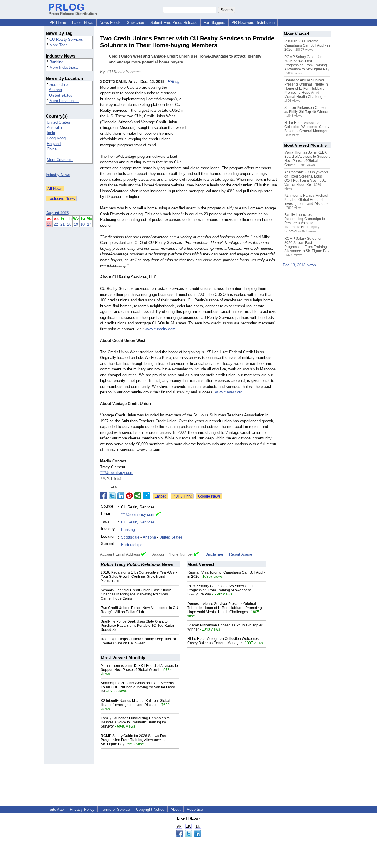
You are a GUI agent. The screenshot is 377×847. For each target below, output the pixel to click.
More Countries (60, 159)
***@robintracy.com (116, 472)
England (54, 144)
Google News (209, 496)
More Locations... (64, 101)
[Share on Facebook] (103, 495)
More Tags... (60, 45)
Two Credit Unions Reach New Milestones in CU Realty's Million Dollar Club (139, 610)
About (176, 809)
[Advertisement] (232, 122)
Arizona (55, 90)
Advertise (195, 809)
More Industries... (64, 67)
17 (89, 224)
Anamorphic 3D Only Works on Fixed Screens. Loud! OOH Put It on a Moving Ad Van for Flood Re (138, 687)
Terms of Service (115, 809)
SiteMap (56, 809)
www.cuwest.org (228, 392)
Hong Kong (56, 138)
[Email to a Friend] (146, 495)
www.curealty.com (160, 329)
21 (62, 224)
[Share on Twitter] (112, 495)
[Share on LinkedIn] (120, 495)
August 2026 (57, 213)
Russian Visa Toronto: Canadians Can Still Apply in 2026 (307, 45)
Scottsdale (58, 84)
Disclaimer (214, 554)
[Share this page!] (188, 836)
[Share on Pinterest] (129, 495)
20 (69, 224)
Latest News (82, 22)
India (51, 133)
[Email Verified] (158, 515)
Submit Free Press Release (173, 22)
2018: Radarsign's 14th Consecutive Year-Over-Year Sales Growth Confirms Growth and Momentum (139, 576)
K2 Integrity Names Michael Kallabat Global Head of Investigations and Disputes (135, 703)
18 (82, 224)
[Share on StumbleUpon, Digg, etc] (137, 495)
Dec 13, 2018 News (299, 265)
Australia (54, 127)
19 (76, 224)
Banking (56, 62)
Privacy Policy (82, 809)
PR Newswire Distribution (253, 22)
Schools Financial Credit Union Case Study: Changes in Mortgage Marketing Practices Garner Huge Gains (136, 594)
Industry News (58, 175)
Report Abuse (240, 554)
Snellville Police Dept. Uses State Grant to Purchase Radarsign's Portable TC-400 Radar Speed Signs (137, 625)
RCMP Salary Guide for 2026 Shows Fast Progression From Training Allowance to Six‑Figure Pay (220, 590)
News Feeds (110, 22)
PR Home (57, 22)
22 (56, 224)
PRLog (173, 81)
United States (60, 95)
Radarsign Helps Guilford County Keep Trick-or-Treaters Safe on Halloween (139, 641)
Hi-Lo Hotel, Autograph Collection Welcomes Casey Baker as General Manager (223, 641)
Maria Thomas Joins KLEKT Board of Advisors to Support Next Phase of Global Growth (139, 668)
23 (49, 224)
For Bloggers (214, 22)
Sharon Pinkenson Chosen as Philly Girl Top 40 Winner (306, 110)
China (52, 149)
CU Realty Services (66, 39)
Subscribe (135, 22)
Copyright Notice (150, 809)
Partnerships (132, 544)
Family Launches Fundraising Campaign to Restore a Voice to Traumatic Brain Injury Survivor (135, 722)
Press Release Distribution (73, 14)
